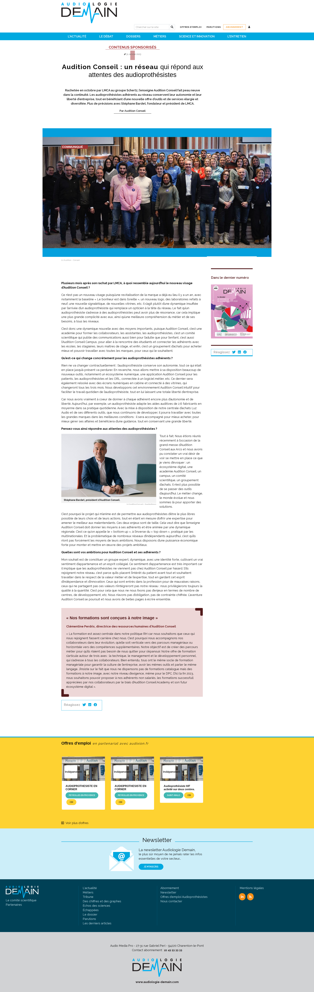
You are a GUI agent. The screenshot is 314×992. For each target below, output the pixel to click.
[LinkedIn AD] (242, 896)
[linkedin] (89, 705)
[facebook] (95, 705)
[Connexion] (249, 27)
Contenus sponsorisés (132, 47)
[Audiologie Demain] (89, 11)
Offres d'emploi (104, 743)
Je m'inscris (151, 866)
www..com (157, 982)
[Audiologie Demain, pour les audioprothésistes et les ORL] (157, 967)
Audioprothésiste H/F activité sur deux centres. (179, 787)
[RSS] (250, 896)
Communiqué (72, 147)
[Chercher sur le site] (172, 27)
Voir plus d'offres (77, 823)
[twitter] (84, 705)
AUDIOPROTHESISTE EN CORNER (81, 787)
